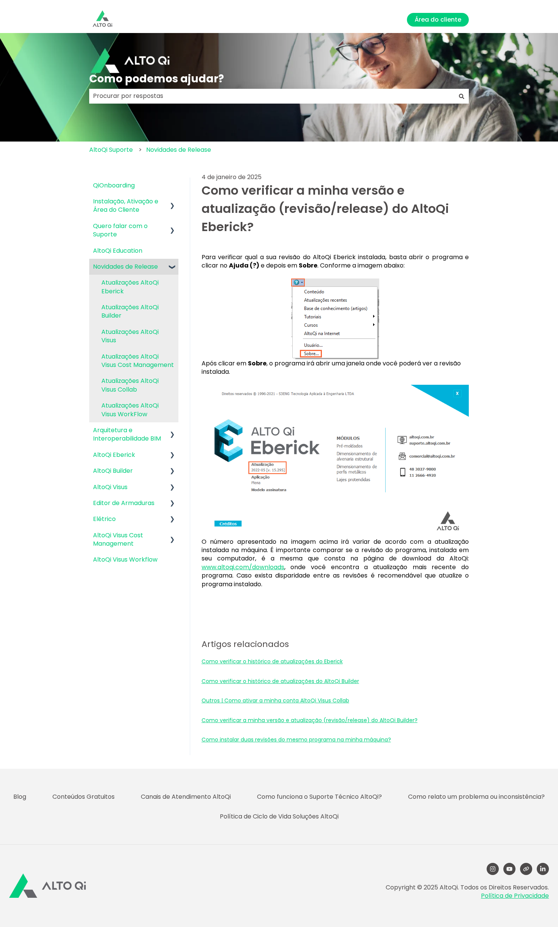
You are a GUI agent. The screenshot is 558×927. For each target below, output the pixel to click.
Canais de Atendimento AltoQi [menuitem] (186, 796)
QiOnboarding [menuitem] (114, 185)
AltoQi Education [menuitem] (117, 250)
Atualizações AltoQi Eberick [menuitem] (130, 286)
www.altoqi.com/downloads (243, 567)
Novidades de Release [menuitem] (125, 266)
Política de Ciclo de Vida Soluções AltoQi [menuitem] (279, 816)
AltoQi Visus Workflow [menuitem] (125, 559)
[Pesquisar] (461, 96)
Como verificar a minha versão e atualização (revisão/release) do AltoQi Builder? (310, 720)
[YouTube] (509, 869)
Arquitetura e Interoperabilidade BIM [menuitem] (127, 434)
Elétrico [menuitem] (104, 519)
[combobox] (271, 96)
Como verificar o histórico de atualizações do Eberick (272, 661)
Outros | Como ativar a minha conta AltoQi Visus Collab (275, 700)
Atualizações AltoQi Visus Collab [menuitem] (130, 384)
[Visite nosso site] (526, 869)
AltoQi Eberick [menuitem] (114, 454)
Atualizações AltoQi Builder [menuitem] (130, 311)
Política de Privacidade (515, 895)
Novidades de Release (178, 149)
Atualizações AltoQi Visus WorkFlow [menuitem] (130, 409)
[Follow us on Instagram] (493, 869)
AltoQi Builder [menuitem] (113, 470)
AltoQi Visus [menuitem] (110, 487)
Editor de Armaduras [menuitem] (123, 503)
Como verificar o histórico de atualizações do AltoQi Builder (280, 681)
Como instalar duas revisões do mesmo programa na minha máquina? (296, 739)
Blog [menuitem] (19, 796)
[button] (172, 202)
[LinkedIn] (543, 869)
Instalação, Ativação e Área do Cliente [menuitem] (125, 205)
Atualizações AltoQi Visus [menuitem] (130, 336)
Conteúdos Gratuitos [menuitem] (83, 796)
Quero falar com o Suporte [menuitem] (120, 230)
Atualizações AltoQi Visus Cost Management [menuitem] (137, 360)
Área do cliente (438, 19)
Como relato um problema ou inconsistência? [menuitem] (476, 796)
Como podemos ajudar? (156, 78)
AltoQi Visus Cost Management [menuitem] (118, 539)
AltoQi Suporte (111, 149)
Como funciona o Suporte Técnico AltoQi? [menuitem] (319, 796)
